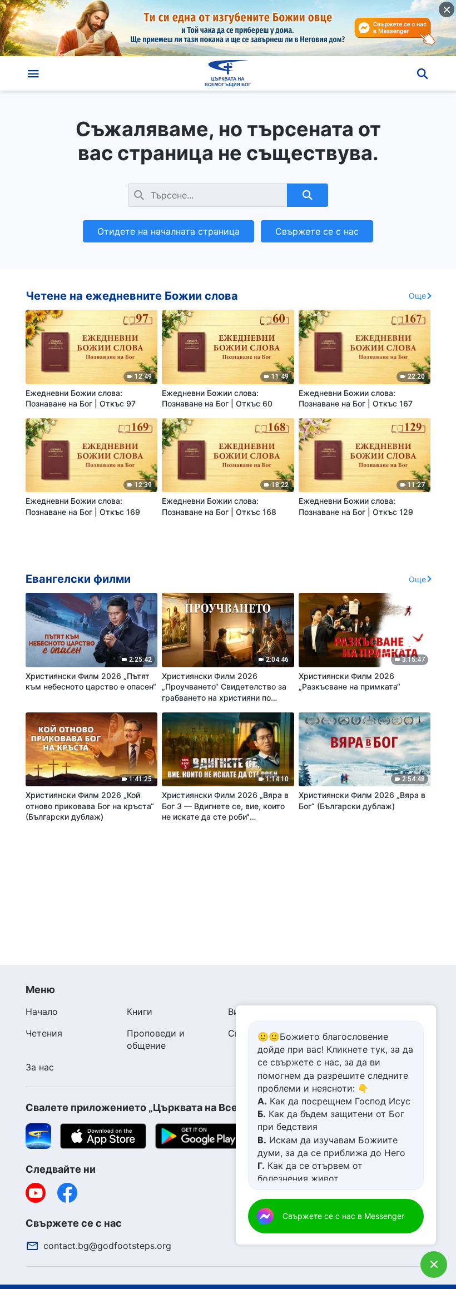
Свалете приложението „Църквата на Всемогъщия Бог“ (167, 1107)
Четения (44, 1033)
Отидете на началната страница (168, 231)
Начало (42, 1011)
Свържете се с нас (317, 231)
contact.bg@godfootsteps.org (107, 1245)
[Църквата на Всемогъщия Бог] (228, 73)
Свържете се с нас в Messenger (343, 1216)
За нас (40, 1067)
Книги (139, 1011)
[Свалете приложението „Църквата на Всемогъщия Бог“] (38, 1135)
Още (417, 295)
